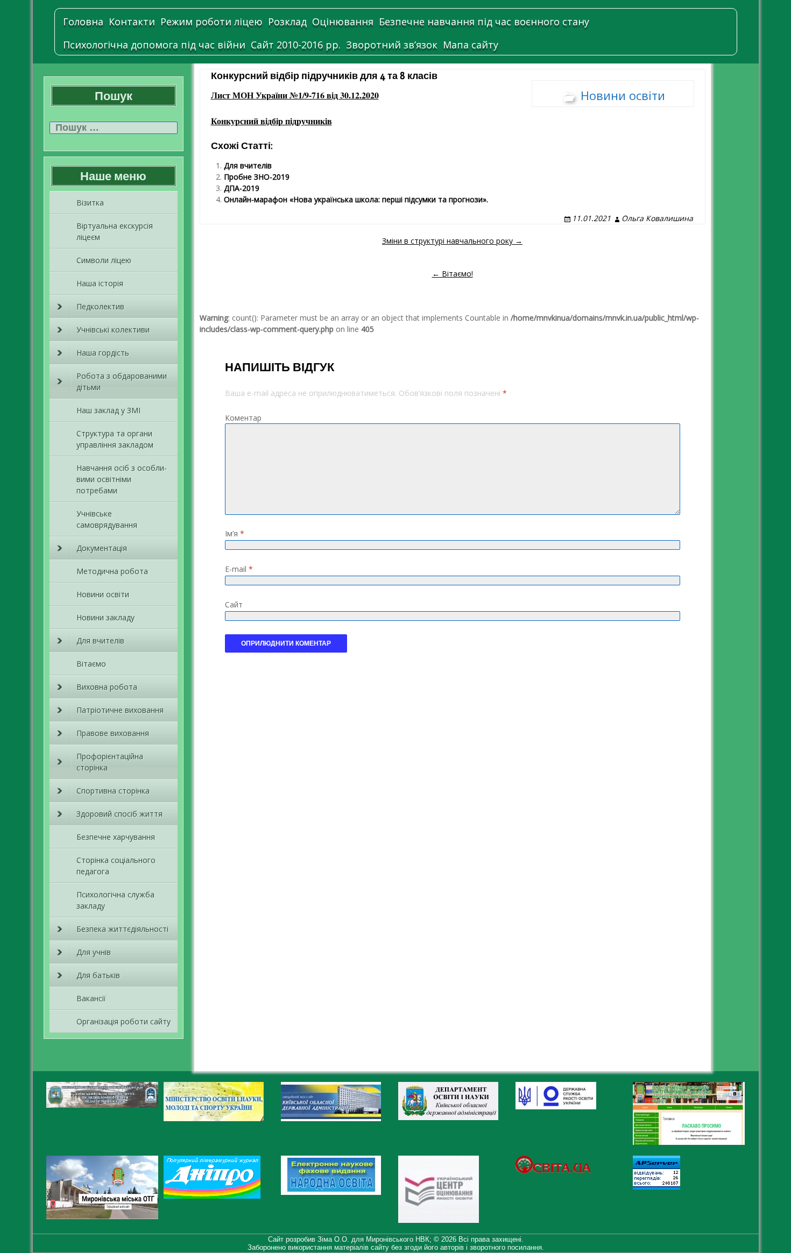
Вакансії (91, 998)
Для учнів (93, 952)
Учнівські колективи (113, 329)
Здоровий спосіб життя (119, 814)
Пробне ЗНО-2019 (256, 177)
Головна (83, 21)
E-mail (239, 569)
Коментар (243, 418)
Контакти (132, 21)
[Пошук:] (114, 128)
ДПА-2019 (241, 188)
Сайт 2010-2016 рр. (296, 44)
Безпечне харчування (115, 837)
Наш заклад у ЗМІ (108, 410)
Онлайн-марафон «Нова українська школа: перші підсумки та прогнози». (356, 199)
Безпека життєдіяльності (122, 929)
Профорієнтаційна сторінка (109, 762)
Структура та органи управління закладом (114, 439)
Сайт (234, 604)
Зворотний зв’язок (391, 44)
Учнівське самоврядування (106, 519)
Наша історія (99, 283)
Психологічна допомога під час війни (154, 44)
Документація (101, 548)
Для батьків (98, 975)
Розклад (287, 21)
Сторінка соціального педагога (116, 865)
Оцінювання (342, 21)
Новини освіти (102, 594)
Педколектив (100, 306)
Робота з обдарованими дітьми (121, 381)
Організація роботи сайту (123, 1021)
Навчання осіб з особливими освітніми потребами (121, 479)
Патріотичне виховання (120, 710)
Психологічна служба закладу (115, 900)
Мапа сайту (470, 44)
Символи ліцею (103, 260)
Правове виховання (112, 733)
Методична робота (112, 571)
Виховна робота (106, 687)
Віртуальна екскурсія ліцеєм (114, 231)
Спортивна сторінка (113, 790)
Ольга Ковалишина (657, 218)
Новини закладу (105, 617)
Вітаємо (91, 664)
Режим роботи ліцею (211, 21)
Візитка (90, 202)
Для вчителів (100, 640)
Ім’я (234, 533)
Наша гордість (102, 353)
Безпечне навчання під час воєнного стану (484, 21)
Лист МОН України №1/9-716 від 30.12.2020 (295, 95)
